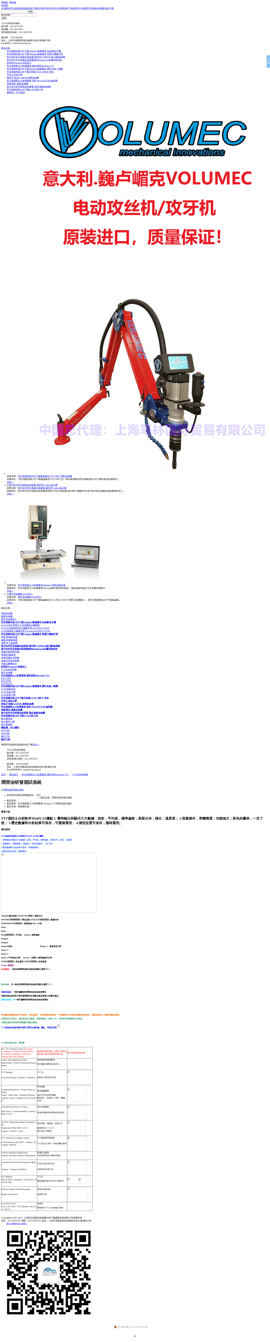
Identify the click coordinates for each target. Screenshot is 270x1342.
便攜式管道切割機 (10, 661)
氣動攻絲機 (6, 616)
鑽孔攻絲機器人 (9, 619)
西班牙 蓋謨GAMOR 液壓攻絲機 (23, 78)
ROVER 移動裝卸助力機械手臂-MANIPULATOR (25, 628)
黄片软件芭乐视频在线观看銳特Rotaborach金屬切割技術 (34, 60)
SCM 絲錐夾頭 (8, 689)
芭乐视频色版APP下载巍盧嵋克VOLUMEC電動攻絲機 (45, 476)
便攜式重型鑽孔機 (10, 652)
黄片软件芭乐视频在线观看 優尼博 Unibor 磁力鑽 (42, 488)
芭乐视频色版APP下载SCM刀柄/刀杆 (25, 89)
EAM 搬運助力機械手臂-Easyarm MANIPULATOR (25, 631)
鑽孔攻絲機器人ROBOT (30, 597)
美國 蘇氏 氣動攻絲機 (17, 83)
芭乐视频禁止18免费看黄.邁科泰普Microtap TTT (30, 66)
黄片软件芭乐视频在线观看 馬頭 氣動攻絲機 (29, 86)
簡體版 (4, 2)
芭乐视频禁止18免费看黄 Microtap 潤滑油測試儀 (41, 585)
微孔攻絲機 (6, 672)
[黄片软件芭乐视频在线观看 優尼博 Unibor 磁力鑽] (32, 485)
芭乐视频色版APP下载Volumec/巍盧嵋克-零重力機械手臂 (35, 54)
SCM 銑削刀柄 (8, 695)
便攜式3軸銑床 (8, 655)
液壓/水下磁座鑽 (9, 643)
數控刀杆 (5, 736)
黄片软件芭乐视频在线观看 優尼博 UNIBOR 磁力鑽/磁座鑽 (36, 57)
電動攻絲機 (6, 613)
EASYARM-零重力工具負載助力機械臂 (20, 625)
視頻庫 (4, 5)
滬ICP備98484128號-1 (16, 1223)
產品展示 (41, 8)
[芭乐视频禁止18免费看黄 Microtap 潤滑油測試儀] (58, 582)
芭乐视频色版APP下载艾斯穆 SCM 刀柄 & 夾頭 (30, 72)
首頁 (3, 8)
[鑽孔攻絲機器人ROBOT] (20, 594)
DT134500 (6, 681)
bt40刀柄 (5, 733)
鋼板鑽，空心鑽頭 (16, 92)
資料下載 (68, 8)
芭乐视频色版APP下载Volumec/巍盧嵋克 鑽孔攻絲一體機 (35, 69)
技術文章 (50, 8)
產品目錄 (5, 48)
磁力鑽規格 (6, 718)
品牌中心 (77, 8)
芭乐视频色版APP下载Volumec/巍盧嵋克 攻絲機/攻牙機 (34, 51)
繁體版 (12, 2)
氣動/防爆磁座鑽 (9, 640)
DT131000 (6, 678)
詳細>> (10, 482)
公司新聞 (59, 8)
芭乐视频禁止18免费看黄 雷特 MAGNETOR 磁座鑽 (32, 81)
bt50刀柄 (5, 730)
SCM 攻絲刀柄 (8, 692)
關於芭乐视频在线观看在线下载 (21, 8)
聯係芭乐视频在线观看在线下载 (98, 8)
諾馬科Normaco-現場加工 (19, 63)
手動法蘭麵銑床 (9, 663)
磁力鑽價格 (6, 724)
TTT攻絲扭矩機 (9, 669)
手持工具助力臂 (14, 75)
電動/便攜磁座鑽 (9, 637)
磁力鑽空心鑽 (8, 721)
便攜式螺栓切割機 (10, 658)
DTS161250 (6, 683)
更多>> (36, 744)
